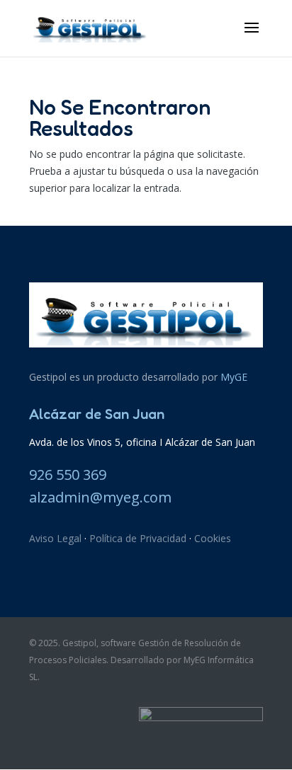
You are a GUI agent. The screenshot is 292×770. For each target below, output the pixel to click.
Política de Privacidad (137, 538)
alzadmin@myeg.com (100, 497)
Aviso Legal (55, 538)
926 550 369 (67, 474)
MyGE (233, 377)
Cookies (212, 538)
